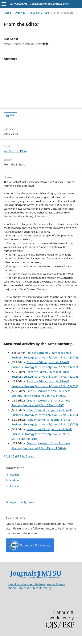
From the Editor (37, 362)
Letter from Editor (38, 410)
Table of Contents (37, 352)
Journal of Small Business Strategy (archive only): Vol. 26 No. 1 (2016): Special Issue (41, 434)
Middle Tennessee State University (30, 588)
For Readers (12, 474)
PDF (11, 115)
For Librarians (13, 486)
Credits (31, 391)
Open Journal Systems (20, 502)
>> (32, 456)
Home (7, 12)
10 (25, 456)
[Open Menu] (4, 4)
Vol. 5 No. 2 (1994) (40, 12)
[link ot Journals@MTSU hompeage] (36, 577)
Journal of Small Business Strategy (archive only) (39, 4)
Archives (20, 12)
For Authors (12, 480)
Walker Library (56, 584)
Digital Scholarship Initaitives (26, 584)
